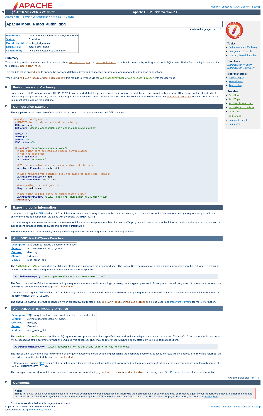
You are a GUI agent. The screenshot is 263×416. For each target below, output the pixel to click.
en (215, 29)
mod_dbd (35, 72)
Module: (16, 259)
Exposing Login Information (243, 55)
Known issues (236, 81)
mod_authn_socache (179, 96)
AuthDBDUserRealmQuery (241, 68)
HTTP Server (23, 16)
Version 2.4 (57, 16)
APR (41, 213)
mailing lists (211, 396)
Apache (9, 16)
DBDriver (234, 111)
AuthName (234, 95)
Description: (13, 35)
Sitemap (256, 6)
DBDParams (235, 116)
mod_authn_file (30, 66)
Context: (16, 252)
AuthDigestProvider (141, 78)
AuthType (234, 99)
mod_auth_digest (79, 62)
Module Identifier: (17, 43)
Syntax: (16, 248)
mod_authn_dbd (63, 286)
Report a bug (235, 85)
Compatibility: (14, 50)
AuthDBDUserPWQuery (239, 64)
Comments (234, 124)
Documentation (40, 16)
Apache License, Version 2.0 (40, 409)
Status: (10, 39)
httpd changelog (237, 77)
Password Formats (238, 120)
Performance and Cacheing (243, 47)
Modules (215, 6)
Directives (227, 6)
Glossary (245, 6)
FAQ (236, 6)
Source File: (13, 46)
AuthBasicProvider (112, 78)
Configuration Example (240, 51)
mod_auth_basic (106, 62)
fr (220, 29)
